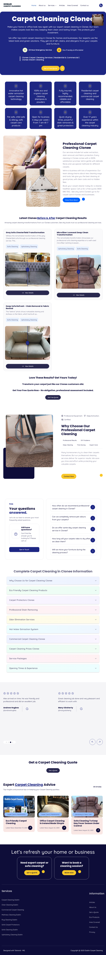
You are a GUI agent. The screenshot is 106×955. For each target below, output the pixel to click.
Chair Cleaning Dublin (10, 905)
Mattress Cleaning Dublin (11, 915)
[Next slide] (100, 742)
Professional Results (70, 440)
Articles (62, 5)
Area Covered (72, 5)
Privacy (92, 932)
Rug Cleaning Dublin (9, 920)
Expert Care (94, 445)
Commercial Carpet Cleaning (13, 910)
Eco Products (94, 917)
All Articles (97, 787)
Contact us (84, 5)
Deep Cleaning (68, 445)
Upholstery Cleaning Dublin (12, 935)
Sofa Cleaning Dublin (10, 930)
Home (33, 5)
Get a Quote (94, 912)
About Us (92, 907)
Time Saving (81, 445)
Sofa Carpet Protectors (11, 925)
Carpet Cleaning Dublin (10, 900)
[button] (6, 742)
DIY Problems (85, 440)
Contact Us (93, 927)
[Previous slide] (92, 742)
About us (42, 5)
